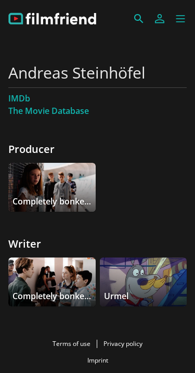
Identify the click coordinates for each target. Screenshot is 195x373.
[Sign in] (159, 18)
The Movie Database (48, 111)
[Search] (138, 18)
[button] (180, 18)
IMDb (19, 98)
